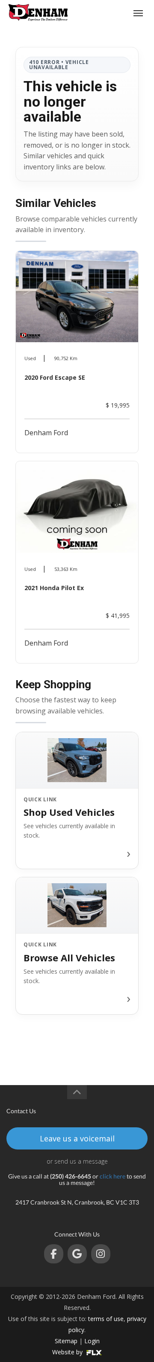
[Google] (77, 1253)
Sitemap (66, 1341)
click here (112, 1176)
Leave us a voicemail (77, 1138)
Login (92, 1341)
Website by (68, 1352)
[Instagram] (100, 1253)
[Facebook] (53, 1253)
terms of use (106, 1319)
